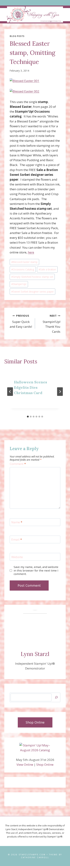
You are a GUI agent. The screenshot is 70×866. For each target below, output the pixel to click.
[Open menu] (35, 3)
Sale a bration (47, 269)
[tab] (28, 416)
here (31, 252)
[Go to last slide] (10, 391)
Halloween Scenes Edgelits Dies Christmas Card (30, 387)
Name (16, 522)
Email (16, 540)
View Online (25, 764)
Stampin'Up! (18, 284)
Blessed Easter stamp (24, 262)
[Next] (60, 391)
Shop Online (44, 764)
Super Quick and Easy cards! (21, 321)
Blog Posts (17, 36)
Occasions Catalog (22, 269)
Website (17, 557)
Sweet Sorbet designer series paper (32, 291)
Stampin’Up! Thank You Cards (51, 324)
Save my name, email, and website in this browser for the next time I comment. (36, 570)
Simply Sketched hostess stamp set (32, 276)
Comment (18, 464)
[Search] (56, 697)
